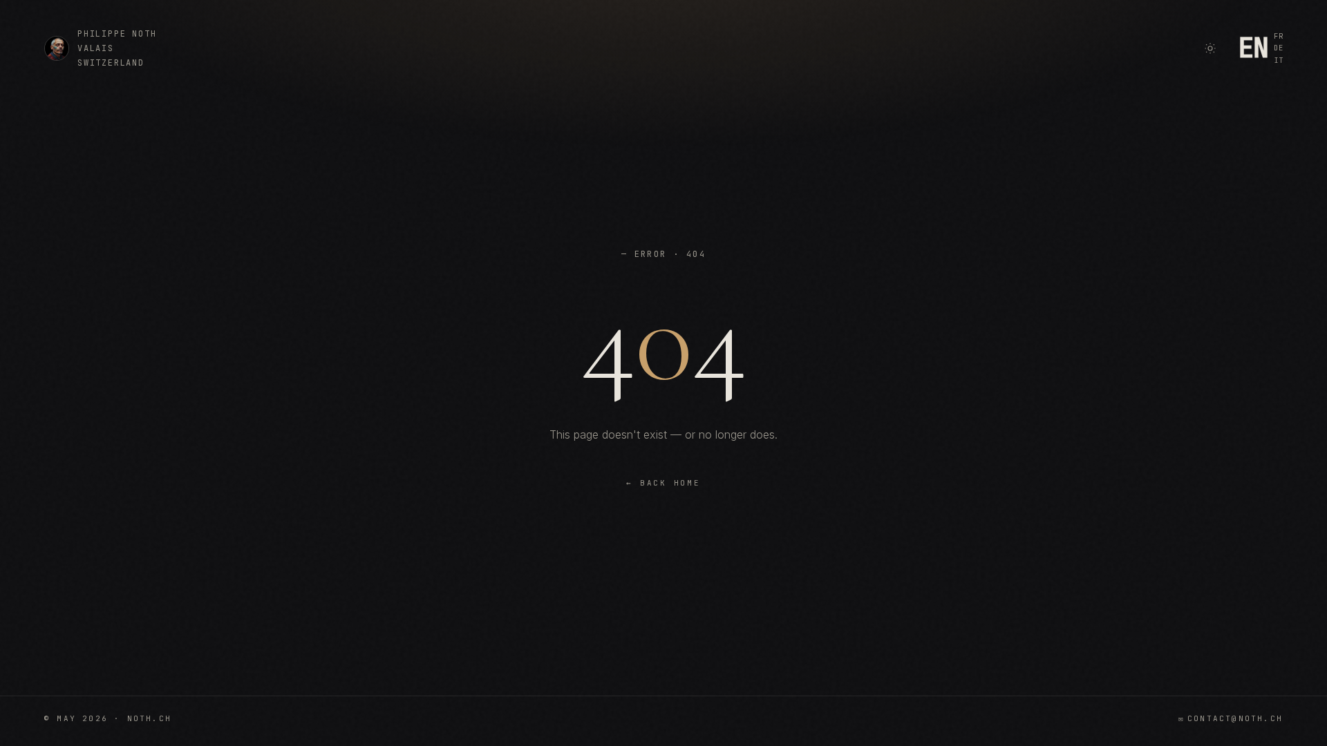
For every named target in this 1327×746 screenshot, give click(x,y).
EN (1253, 48)
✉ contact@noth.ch (1230, 718)
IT (1278, 60)
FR (1278, 36)
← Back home (663, 483)
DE (1278, 47)
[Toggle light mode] (1210, 48)
